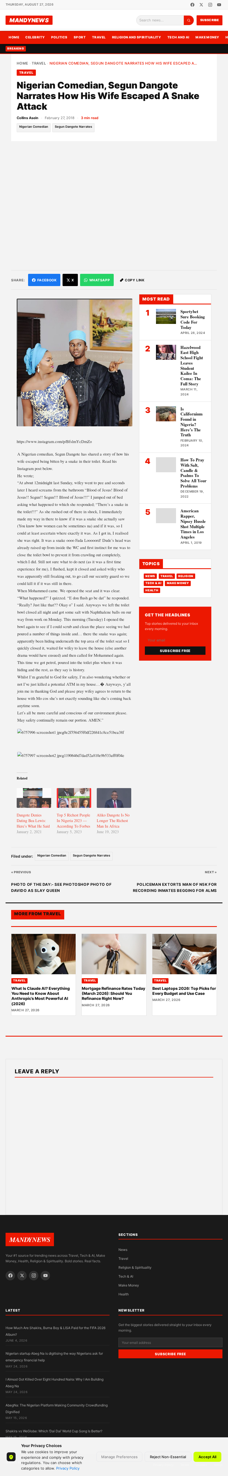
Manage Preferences (119, 1457)
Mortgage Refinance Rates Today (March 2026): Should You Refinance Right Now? (113, 993)
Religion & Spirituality (135, 1267)
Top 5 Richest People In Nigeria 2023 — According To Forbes (73, 820)
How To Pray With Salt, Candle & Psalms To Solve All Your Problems (193, 473)
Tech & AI (153, 583)
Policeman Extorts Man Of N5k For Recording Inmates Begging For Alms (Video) (175, 888)
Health (151, 590)
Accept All (207, 1457)
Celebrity (35, 37)
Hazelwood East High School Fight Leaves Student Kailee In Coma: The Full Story (191, 365)
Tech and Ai (178, 37)
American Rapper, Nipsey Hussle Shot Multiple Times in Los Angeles (193, 524)
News (150, 576)
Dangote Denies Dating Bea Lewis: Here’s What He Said (33, 820)
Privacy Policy (68, 1468)
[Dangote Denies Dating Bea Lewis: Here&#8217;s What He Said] (34, 798)
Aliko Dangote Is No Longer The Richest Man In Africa (113, 820)
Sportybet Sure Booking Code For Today (192, 319)
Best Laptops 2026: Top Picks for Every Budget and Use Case (184, 991)
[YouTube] (219, 4)
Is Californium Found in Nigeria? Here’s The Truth (191, 422)
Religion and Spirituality (136, 37)
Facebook (47, 280)
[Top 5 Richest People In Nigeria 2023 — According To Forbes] (74, 798)
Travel (99, 37)
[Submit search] (189, 20)
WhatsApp (99, 280)
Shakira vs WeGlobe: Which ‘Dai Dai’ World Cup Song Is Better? (54, 1431)
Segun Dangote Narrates (73, 127)
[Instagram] (210, 4)
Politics (59, 37)
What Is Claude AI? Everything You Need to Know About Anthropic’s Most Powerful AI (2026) (40, 996)
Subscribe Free (175, 651)
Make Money (207, 37)
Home (14, 37)
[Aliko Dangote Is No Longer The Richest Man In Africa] (114, 798)
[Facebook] (192, 4)
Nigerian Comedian (33, 127)
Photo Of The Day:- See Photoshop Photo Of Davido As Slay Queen (61, 887)
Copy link (134, 280)
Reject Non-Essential (168, 1457)
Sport (80, 37)
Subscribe (209, 20)
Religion (186, 576)
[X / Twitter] (201, 4)
